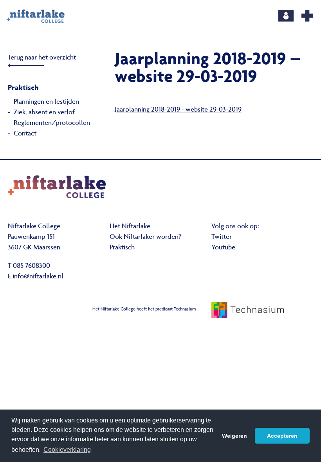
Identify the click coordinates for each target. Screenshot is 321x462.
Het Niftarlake (130, 226)
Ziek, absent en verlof (44, 112)
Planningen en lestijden (46, 102)
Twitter (221, 237)
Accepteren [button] (282, 436)
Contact (25, 133)
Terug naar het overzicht (42, 57)
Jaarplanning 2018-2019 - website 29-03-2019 (178, 110)
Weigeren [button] (234, 436)
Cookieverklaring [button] (67, 449)
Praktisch (122, 247)
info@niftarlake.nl (38, 276)
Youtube (223, 247)
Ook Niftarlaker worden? (145, 237)
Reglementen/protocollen (52, 123)
